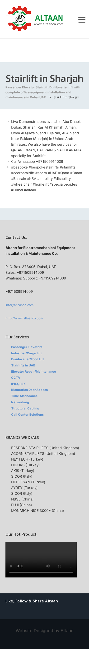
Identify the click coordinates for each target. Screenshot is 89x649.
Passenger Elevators (26, 347)
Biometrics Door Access (29, 390)
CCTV (15, 378)
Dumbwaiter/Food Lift (27, 359)
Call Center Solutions (27, 414)
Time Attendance (24, 396)
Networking (20, 402)
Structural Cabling (25, 408)
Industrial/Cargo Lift (26, 353)
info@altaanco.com (19, 305)
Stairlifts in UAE (23, 365)
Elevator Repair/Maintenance (33, 371)
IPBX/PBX (18, 384)
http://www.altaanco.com (24, 318)
